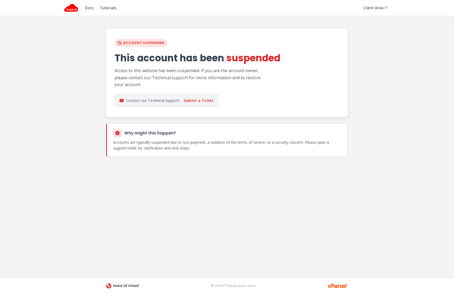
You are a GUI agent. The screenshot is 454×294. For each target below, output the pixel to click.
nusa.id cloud (126, 285)
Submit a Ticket (199, 100)
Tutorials (108, 7)
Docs (89, 7)
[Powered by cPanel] (338, 286)
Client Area (373, 7)
